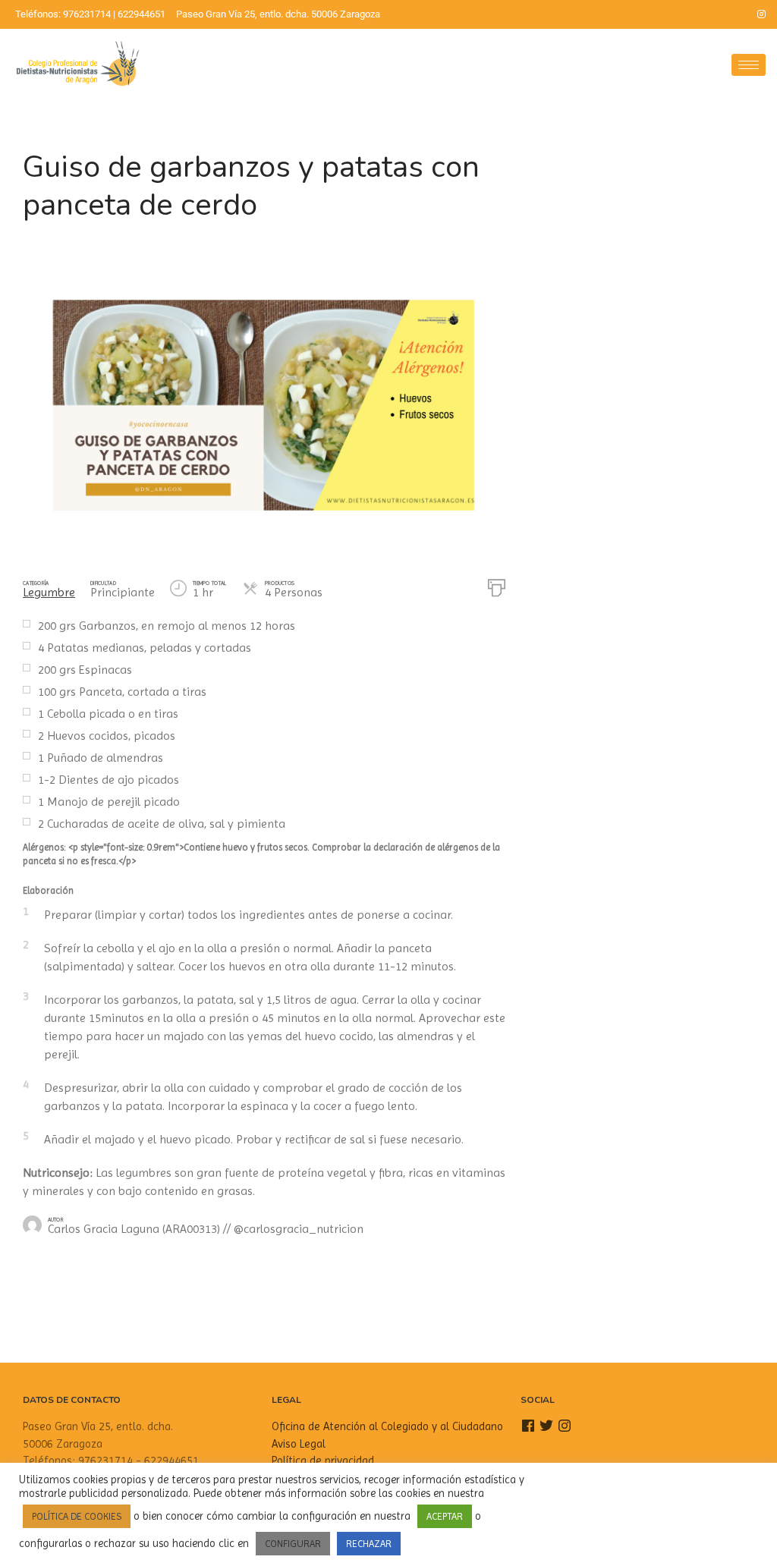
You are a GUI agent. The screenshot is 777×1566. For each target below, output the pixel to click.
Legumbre (49, 592)
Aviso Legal (299, 1444)
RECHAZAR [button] (369, 1543)
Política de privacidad (323, 1460)
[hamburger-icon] (748, 65)
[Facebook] (710, 14)
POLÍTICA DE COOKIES (76, 1516)
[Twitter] (736, 14)
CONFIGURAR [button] (293, 1543)
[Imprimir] (496, 586)
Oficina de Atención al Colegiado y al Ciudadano (387, 1426)
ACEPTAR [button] (444, 1516)
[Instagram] (761, 14)
